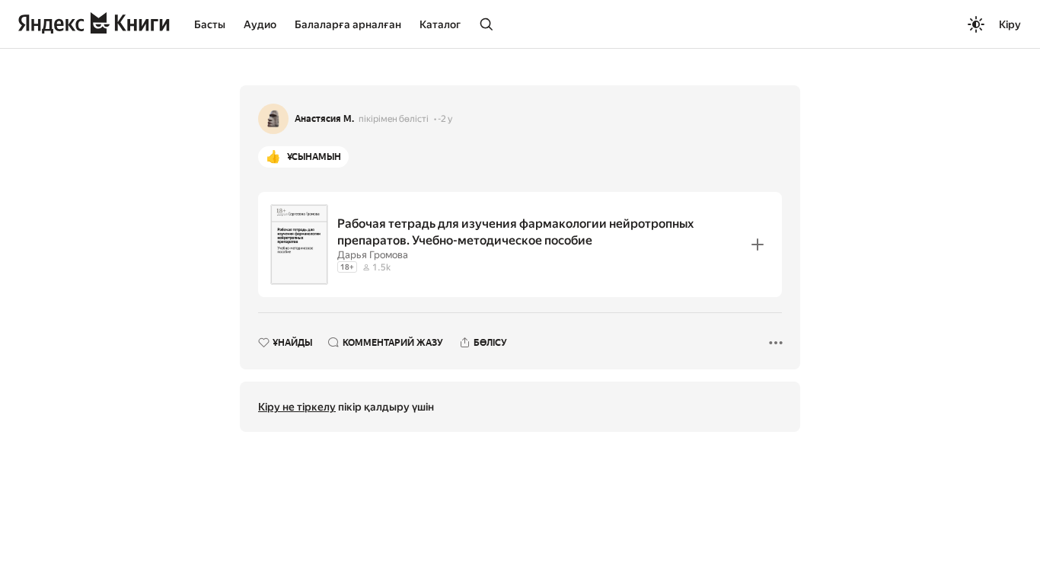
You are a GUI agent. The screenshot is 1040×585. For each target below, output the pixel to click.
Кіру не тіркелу (297, 407)
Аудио (260, 24)
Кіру (1010, 24)
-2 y (445, 118)
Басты (209, 24)
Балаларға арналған (348, 24)
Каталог (440, 24)
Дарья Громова (372, 255)
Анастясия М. (324, 118)
